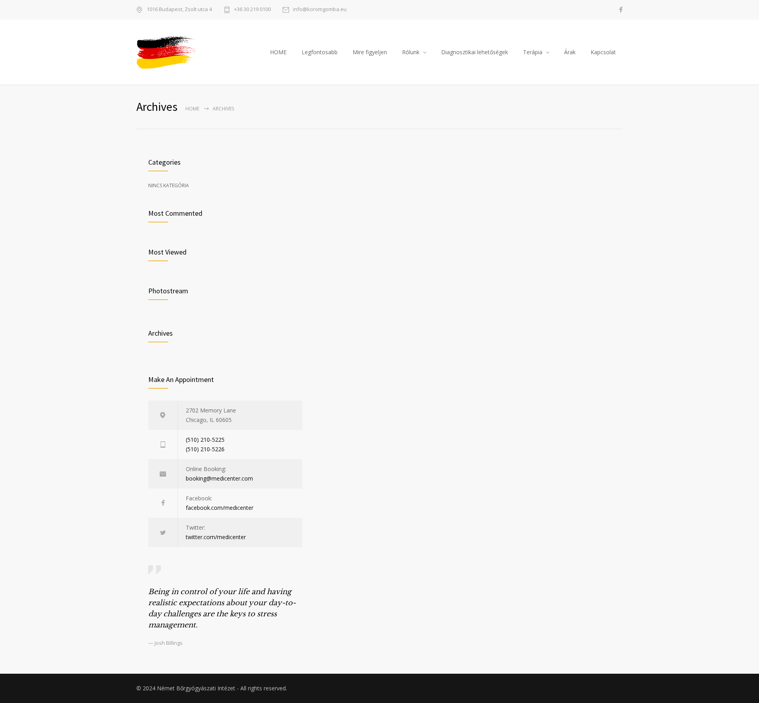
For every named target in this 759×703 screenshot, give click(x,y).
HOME (278, 52)
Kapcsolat (603, 52)
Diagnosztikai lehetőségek (474, 52)
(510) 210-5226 (205, 449)
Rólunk (410, 52)
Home (192, 108)
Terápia (532, 52)
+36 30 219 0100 (252, 10)
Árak (570, 52)
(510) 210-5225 (205, 439)
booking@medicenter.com (219, 478)
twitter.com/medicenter (216, 537)
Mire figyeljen (370, 52)
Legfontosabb (320, 52)
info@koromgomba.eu (320, 10)
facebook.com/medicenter (219, 507)
